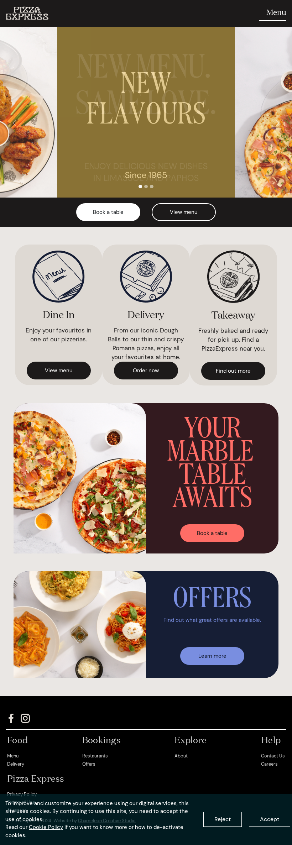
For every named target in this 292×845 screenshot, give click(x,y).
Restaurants (95, 756)
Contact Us (273, 756)
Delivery (15, 764)
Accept (269, 819)
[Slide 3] (151, 186)
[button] (14, 122)
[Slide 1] (140, 186)
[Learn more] (212, 647)
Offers (88, 764)
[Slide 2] (146, 186)
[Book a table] (212, 524)
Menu (13, 756)
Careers (269, 764)
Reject (222, 819)
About (181, 756)
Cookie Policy (46, 827)
